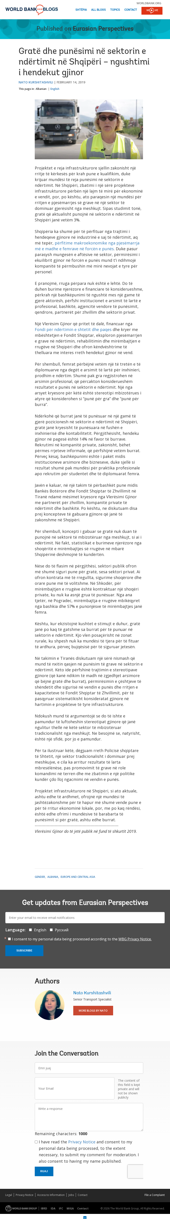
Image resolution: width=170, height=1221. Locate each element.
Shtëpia (81, 9)
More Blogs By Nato (93, 1010)
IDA (53, 1208)
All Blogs (98, 9)
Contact (130, 9)
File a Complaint (155, 1195)
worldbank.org (149, 3)
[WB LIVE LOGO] (151, 11)
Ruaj (44, 1171)
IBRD (44, 1208)
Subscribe (24, 950)
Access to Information (51, 1195)
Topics (115, 9)
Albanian (41, 89)
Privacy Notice (81, 1141)
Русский (61, 930)
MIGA (70, 1208)
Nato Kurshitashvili (36, 82)
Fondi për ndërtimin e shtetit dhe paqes (73, 329)
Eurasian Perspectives (103, 29)
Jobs (71, 1195)
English (54, 89)
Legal (8, 1195)
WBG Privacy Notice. (135, 939)
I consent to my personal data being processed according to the (82, 939)
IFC (61, 1208)
